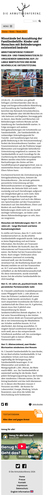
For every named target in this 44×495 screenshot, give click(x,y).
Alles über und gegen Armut (16, 419)
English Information (20, 491)
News (12, 31)
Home (5, 31)
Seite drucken (38, 404)
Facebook (6, 404)
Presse (22, 479)
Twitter (2, 404)
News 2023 (21, 31)
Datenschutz (22, 488)
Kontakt (22, 482)
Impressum (22, 485)
